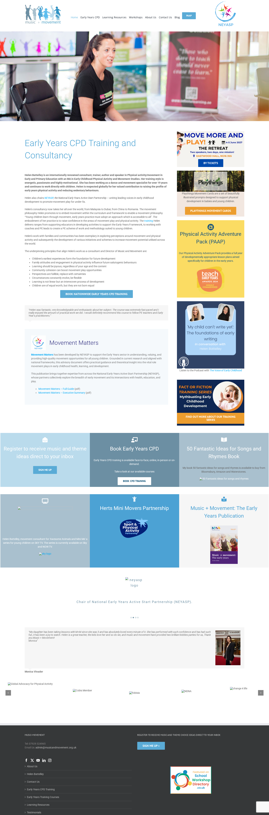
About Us (32, 760)
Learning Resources (38, 799)
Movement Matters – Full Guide (56, 388)
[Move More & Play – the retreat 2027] (210, 132)
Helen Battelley (35, 768)
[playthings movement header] (210, 171)
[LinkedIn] (44, 754)
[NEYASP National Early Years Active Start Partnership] (226, 1)
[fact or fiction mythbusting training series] (210, 381)
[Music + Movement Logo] (43, 5)
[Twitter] (32, 754)
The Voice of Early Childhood (226, 370)
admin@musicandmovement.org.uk (56, 741)
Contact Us (33, 776)
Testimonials (34, 806)
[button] (131, 617)
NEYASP (48, 197)
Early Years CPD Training (41, 783)
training (148, 220)
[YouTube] (38, 754)
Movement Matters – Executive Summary (61, 392)
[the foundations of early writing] (210, 302)
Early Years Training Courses (43, 791)
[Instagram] (49, 754)
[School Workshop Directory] (190, 760)
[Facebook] (26, 754)
